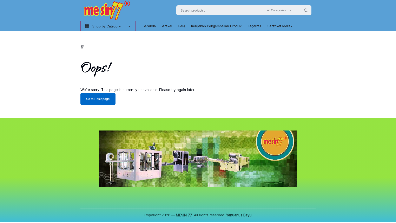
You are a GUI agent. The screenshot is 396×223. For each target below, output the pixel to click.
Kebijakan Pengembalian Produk (216, 26)
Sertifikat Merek (279, 26)
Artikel (167, 26)
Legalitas (254, 26)
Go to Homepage (98, 99)
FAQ (181, 26)
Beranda (149, 26)
